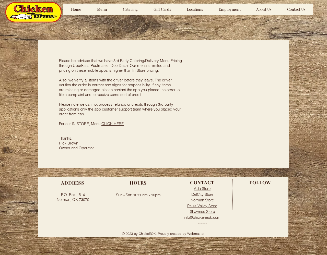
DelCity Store (202, 194)
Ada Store (202, 188)
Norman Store (202, 200)
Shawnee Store (202, 211)
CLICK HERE (112, 123)
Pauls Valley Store (202, 205)
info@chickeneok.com (202, 217)
